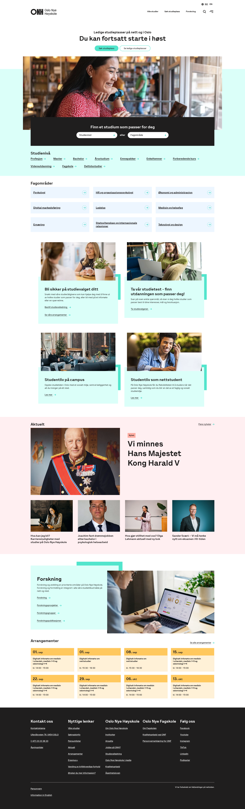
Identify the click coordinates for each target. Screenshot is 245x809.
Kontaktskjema (38, 728)
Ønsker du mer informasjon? (82, 773)
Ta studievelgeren (140, 309)
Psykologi (39, 192)
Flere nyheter (204, 424)
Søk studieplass (172, 11)
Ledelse (100, 207)
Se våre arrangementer (56, 315)
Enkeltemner (154, 158)
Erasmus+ (73, 760)
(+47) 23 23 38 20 (39, 741)
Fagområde (137, 135)
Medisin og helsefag (170, 207)
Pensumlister (74, 741)
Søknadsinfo (74, 734)
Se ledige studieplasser (135, 48)
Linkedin (184, 754)
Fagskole (67, 166)
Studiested (85, 135)
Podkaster (185, 760)
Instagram (185, 741)
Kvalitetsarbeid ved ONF (154, 734)
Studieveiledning (113, 754)
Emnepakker (128, 158)
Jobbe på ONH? (113, 747)
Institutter (110, 734)
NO (206, 4)
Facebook (185, 728)
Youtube (184, 734)
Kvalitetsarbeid (112, 766)
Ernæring (39, 224)
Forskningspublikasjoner (49, 620)
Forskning (191, 11)
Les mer (49, 394)
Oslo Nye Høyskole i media (118, 760)
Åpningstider (37, 747)
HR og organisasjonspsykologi (114, 192)
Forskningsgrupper (46, 613)
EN (211, 4)
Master (57, 158)
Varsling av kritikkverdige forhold (84, 766)
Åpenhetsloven (112, 773)
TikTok (183, 747)
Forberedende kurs (184, 158)
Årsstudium (102, 158)
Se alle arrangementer (200, 642)
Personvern (36, 788)
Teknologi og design (170, 224)
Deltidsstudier (93, 166)
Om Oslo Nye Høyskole (116, 728)
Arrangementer (75, 754)
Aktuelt (71, 747)
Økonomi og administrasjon (175, 192)
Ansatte (109, 741)
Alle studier (152, 11)
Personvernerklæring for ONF (157, 741)
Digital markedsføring (46, 207)
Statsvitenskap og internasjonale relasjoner (116, 224)
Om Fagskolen (150, 728)
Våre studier (74, 728)
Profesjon (36, 158)
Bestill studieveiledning (56, 307)
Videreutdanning (41, 166)
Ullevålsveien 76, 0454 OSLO (45, 734)
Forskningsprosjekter (47, 605)
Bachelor (78, 158)
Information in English (41, 795)
